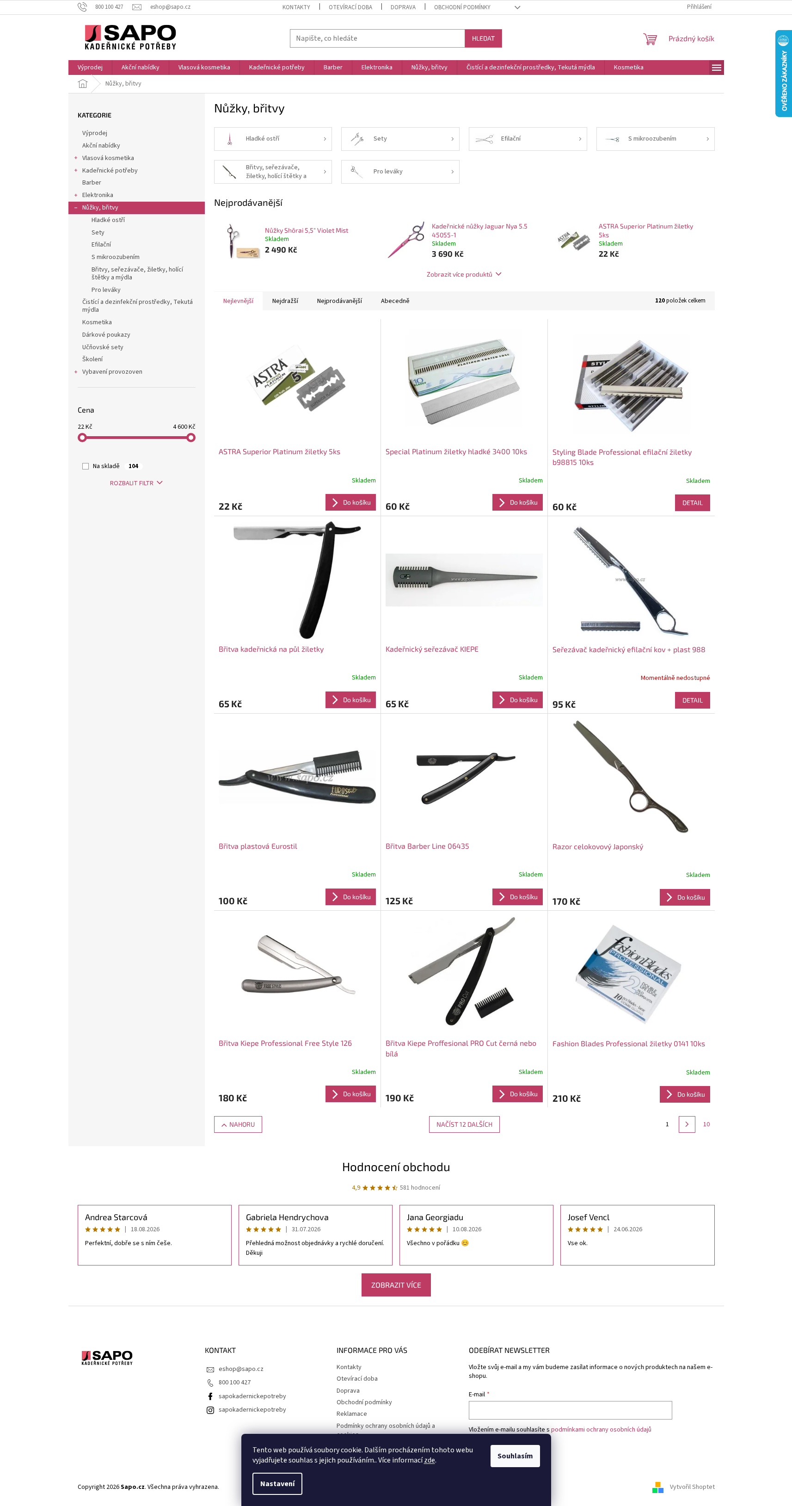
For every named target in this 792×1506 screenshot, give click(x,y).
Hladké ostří (108, 220)
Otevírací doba (350, 7)
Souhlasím (515, 1456)
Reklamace (352, 1414)
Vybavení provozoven (112, 371)
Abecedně (395, 301)
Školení (92, 359)
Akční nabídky (101, 145)
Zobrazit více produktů (459, 274)
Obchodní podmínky (462, 7)
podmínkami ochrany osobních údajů (601, 1429)
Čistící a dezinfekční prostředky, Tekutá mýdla (137, 306)
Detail (692, 502)
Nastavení (277, 1484)
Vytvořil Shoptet (692, 1487)
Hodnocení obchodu (396, 1166)
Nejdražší (285, 301)
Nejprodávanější (339, 301)
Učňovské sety (102, 347)
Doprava (403, 7)
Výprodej (94, 133)
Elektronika (97, 195)
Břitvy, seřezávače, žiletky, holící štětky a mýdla (137, 273)
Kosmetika (97, 322)
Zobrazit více (396, 1284)
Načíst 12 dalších (464, 1124)
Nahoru (242, 1124)
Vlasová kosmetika (108, 158)
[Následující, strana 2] (687, 1124)
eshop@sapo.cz (241, 1369)
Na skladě (115, 466)
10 (706, 1124)
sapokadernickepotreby (252, 1396)
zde (429, 1460)
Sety (98, 232)
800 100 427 (235, 1382)
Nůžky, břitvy (100, 207)
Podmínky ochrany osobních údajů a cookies (386, 1430)
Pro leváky (106, 290)
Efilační (101, 244)
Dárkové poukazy (106, 334)
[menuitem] (90, 67)
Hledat (483, 38)
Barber (91, 182)
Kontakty (296, 7)
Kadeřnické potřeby (110, 170)
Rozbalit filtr (131, 483)
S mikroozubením (116, 257)
